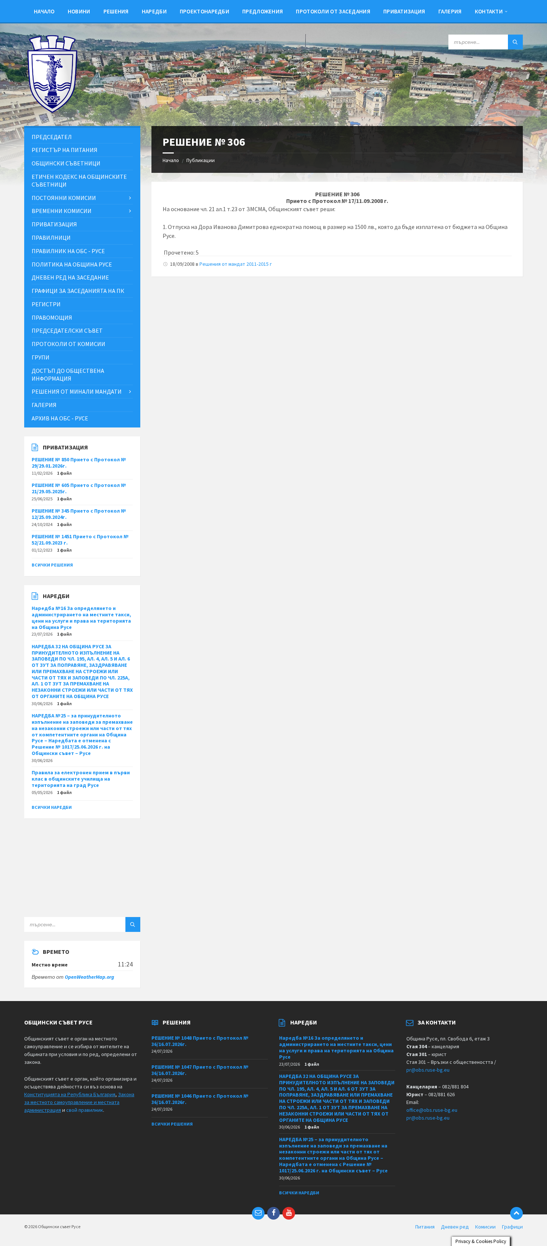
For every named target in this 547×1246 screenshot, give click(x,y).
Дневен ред (455, 1226)
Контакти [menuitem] (489, 11)
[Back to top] (516, 1213)
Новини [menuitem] (79, 11)
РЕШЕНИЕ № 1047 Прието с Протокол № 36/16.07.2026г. (200, 1069)
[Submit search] (515, 42)
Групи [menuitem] (40, 357)
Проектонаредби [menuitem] (204, 11)
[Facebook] (273, 1213)
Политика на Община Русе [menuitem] (72, 264)
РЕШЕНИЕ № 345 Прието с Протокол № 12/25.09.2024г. (79, 513)
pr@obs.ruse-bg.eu (428, 1069)
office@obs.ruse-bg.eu (431, 1110)
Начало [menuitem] (44, 11)
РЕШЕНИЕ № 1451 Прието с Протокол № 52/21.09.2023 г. (80, 539)
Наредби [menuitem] (154, 11)
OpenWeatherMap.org (89, 977)
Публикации (200, 160)
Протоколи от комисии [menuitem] (68, 344)
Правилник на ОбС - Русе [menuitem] (68, 251)
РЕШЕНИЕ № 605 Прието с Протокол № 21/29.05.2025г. (79, 488)
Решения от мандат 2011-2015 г (235, 264)
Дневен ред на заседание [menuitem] (70, 277)
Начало (171, 160)
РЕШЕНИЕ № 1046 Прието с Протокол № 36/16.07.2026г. (200, 1098)
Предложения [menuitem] (262, 11)
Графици (512, 1226)
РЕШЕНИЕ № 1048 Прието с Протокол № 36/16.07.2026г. (200, 1041)
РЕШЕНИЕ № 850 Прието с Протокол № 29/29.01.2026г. (79, 462)
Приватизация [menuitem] (404, 11)
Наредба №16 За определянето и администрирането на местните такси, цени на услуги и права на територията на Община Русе (81, 617)
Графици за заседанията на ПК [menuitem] (78, 290)
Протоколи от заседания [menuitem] (333, 11)
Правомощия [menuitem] (52, 317)
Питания (425, 1226)
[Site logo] (52, 111)
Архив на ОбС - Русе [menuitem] (60, 418)
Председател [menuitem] (52, 137)
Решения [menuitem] (116, 11)
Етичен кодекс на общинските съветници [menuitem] (79, 180)
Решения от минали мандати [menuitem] (77, 391)
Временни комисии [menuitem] (62, 210)
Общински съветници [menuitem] (66, 163)
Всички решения (52, 565)
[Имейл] (258, 1213)
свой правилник (84, 1110)
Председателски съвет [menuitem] (67, 330)
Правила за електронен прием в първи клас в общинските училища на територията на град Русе (81, 778)
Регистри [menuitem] (46, 304)
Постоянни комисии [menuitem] (64, 197)
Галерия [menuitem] (450, 11)
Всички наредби (52, 807)
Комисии (485, 1226)
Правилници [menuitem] (51, 237)
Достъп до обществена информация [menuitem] (68, 374)
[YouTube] (288, 1213)
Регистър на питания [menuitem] (64, 150)
